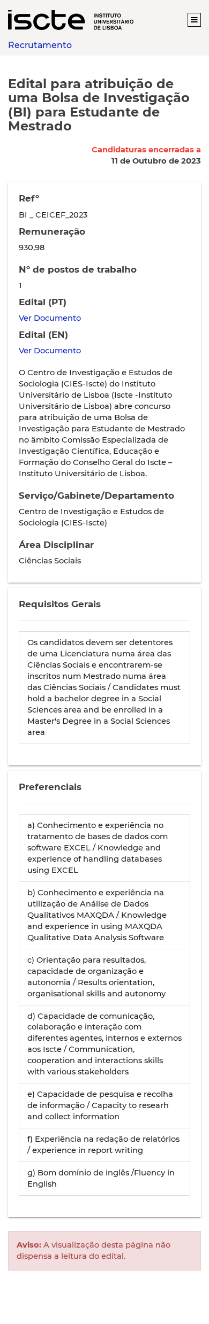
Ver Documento (50, 318)
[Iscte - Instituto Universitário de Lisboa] (70, 20)
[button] (194, 20)
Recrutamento (40, 45)
